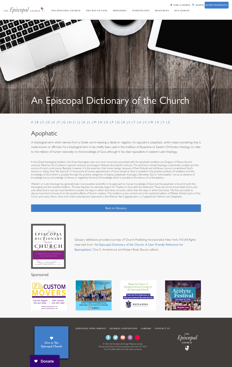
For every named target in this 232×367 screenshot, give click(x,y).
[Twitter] (115, 337)
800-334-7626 (122, 349)
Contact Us (162, 328)
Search (200, 5)
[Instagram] (130, 337)
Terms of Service (136, 349)
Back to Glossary (116, 208)
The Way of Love (97, 10)
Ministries (120, 10)
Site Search (181, 10)
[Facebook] (108, 337)
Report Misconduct (217, 5)
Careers (146, 328)
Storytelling (141, 10)
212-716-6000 (109, 349)
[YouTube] (122, 337)
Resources (162, 10)
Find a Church (182, 5)
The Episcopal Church (66, 10)
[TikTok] (137, 337)
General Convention (123, 328)
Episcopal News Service (91, 328)
